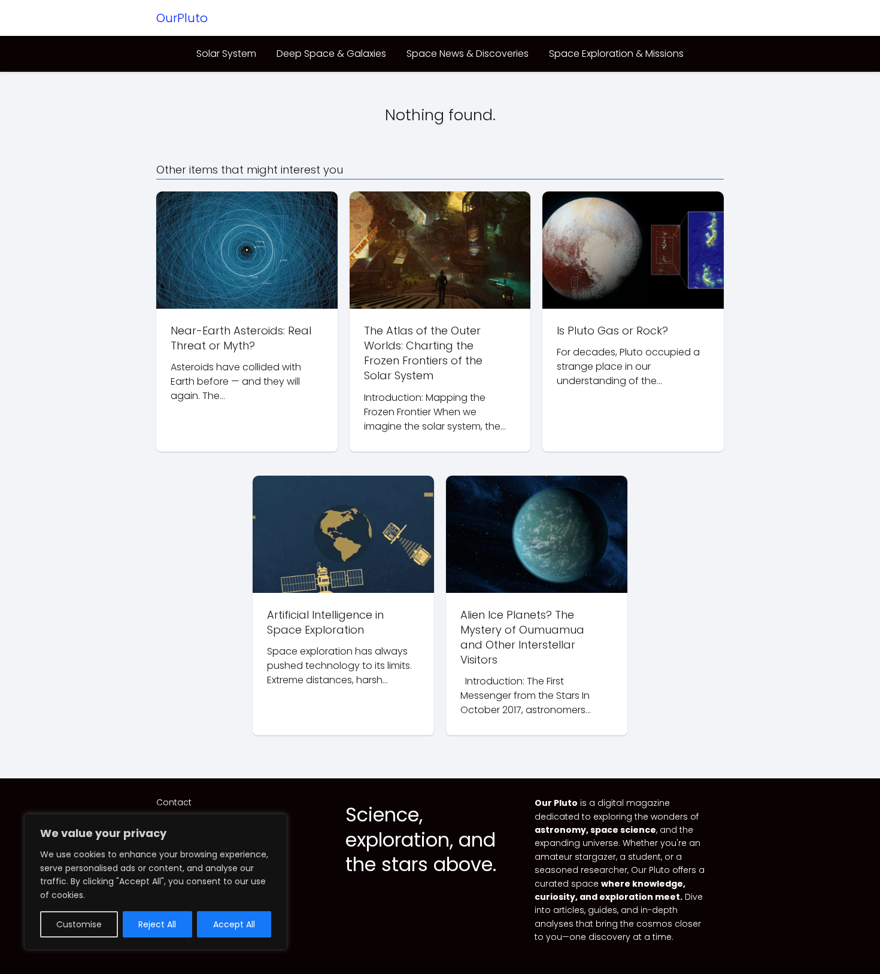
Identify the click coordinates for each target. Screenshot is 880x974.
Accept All (234, 924)
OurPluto (182, 18)
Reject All (157, 924)
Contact (174, 802)
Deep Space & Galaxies (331, 53)
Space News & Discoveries (467, 53)
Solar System (226, 53)
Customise (79, 924)
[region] (155, 882)
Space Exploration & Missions (616, 53)
